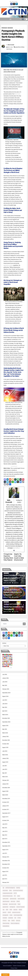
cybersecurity (13, 898)
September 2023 (6, 722)
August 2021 (5, 762)
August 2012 (5, 871)
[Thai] (3, 666)
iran (3, 909)
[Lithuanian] (5, 661)
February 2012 (5, 882)
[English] (6, 656)
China (10, 890)
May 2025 (4, 685)
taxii (9, 920)
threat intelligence (15, 923)
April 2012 (4, 878)
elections (13, 901)
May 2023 (4, 729)
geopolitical (17, 47)
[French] (3, 658)
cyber (18, 896)
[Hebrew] (8, 658)
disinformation (6, 901)
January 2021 (5, 784)
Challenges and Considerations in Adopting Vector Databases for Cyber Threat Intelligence (14, 606)
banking (18, 887)
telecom (18, 920)
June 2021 (4, 769)
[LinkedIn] (14, 550)
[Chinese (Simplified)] (10, 654)
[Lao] (11, 659)
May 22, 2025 (8, 611)
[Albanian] (3, 654)
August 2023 (5, 725)
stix (15, 917)
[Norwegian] (6, 663)
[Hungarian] (11, 658)
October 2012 (5, 867)
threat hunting (6, 923)
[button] (20, 19)
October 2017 (5, 809)
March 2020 (5, 795)
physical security (16, 912)
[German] (5, 658)
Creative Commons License (19, 965)
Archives (4, 643)
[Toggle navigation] (10, 19)
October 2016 (5, 820)
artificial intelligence (10, 887)
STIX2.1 (5, 920)
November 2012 (6, 864)
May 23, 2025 (8, 597)
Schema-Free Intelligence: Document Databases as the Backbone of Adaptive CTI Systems (13, 578)
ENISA (18, 901)
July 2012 (4, 875)
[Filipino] (10, 656)
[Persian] (8, 663)
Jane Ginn (16, 582)
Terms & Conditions (7, 965)
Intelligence (4, 27)
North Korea (9, 49)
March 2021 (5, 776)
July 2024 (4, 700)
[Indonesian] (3, 659)
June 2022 (4, 751)
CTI (15, 896)
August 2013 (5, 849)
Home (3, 932)
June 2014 (4, 831)
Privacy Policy (14, 968)
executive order (12, 904)
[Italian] (5, 659)
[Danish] (3, 656)
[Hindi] (10, 658)
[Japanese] (6, 659)
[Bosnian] (8, 654)
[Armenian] (6, 654)
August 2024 (5, 696)
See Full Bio (16, 548)
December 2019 (6, 798)
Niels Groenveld (11, 44)
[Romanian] (3, 664)
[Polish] (10, 663)
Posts (7, 932)
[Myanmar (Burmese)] (3, 663)
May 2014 (4, 835)
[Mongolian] (11, 661)
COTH (15, 893)
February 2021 (5, 780)
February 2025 (5, 689)
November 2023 (6, 718)
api (3, 887)
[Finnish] (11, 656)
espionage (5, 904)
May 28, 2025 (8, 582)
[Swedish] (10, 664)
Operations (10, 27)
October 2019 (5, 802)
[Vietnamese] (8, 666)
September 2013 (6, 846)
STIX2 (19, 917)
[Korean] (8, 659)
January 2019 (5, 805)
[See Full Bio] (20, 548)
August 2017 (5, 816)
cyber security (21, 898)
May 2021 (4, 773)
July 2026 (4, 674)
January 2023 (5, 736)
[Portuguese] (11, 663)
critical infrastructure (8, 896)
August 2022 (5, 747)
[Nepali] (5, 663)
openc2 (4, 912)
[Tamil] (11, 664)
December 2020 (6, 787)
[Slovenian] (6, 664)
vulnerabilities (6, 926)
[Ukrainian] (6, 666)
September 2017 (6, 813)
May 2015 (4, 827)
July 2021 (4, 765)
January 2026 (5, 678)
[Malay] (8, 661)
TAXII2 (13, 920)
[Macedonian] (6, 661)
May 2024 (4, 707)
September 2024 (6, 692)
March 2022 (5, 754)
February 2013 (5, 857)
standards (10, 917)
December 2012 (6, 860)
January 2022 (5, 758)
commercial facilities (18, 890)
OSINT (9, 912)
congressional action (7, 893)
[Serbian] (5, 664)
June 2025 (4, 681)
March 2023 (5, 732)
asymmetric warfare (8, 265)
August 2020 (5, 791)
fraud (19, 904)
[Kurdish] (10, 659)
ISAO (11, 909)
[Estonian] (8, 656)
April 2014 (4, 838)
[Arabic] (5, 654)
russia (11, 915)
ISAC (7, 909)
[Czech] (11, 654)
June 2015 (4, 824)
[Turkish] (5, 666)
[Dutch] (5, 656)
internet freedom (20, 907)
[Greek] (6, 658)
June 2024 (4, 703)
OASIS (20, 909)
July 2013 (4, 853)
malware (15, 909)
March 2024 (5, 714)
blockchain (5, 890)
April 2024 (4, 711)
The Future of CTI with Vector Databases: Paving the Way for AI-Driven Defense (13, 592)
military (22, 47)
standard (5, 917)
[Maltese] (10, 661)
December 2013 (6, 842)
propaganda (5, 915)
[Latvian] (3, 661)
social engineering (18, 915)
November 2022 (6, 740)
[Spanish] (8, 664)
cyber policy (5, 898)
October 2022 (5, 743)
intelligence (12, 907)
